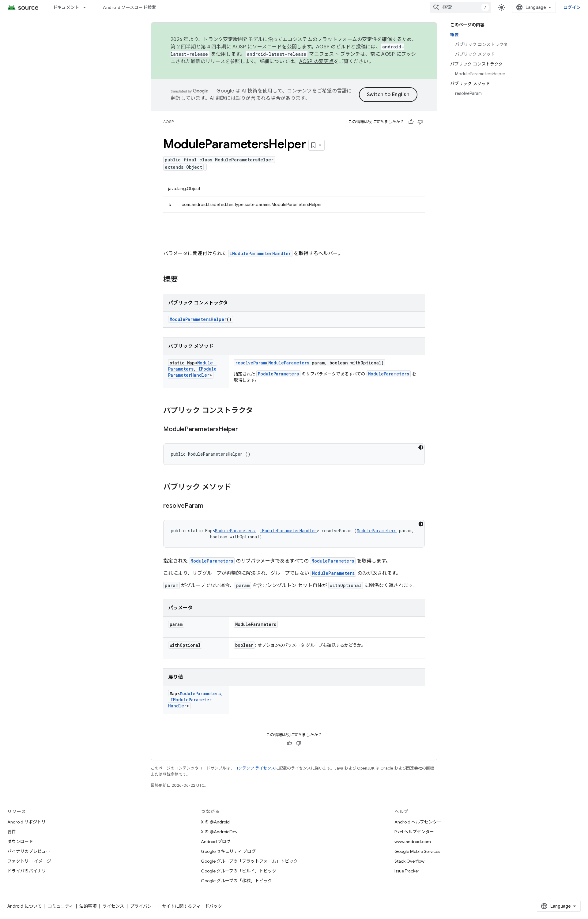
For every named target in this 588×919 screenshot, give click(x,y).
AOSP (168, 121)
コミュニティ (60, 906)
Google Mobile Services (417, 851)
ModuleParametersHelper (198, 319)
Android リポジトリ (26, 822)
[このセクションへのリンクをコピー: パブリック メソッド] (237, 487)
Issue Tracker (406, 871)
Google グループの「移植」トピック (236, 880)
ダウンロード (20, 841)
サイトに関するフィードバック (192, 906)
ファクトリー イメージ (29, 861)
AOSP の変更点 (316, 61)
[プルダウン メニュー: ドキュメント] (87, 7)
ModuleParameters (190, 366)
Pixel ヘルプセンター (414, 831)
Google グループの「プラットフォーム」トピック (249, 861)
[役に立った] (411, 121)
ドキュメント (66, 7)
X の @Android (215, 822)
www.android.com (412, 841)
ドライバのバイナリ (26, 871)
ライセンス (113, 906)
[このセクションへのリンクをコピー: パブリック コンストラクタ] (259, 411)
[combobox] (460, 7)
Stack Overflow (409, 861)
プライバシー (143, 906)
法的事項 (87, 906)
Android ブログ (216, 841)
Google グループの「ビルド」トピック (238, 871)
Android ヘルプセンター (417, 822)
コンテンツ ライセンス (254, 768)
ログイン (572, 7)
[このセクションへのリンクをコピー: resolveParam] (209, 506)
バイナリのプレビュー (28, 851)
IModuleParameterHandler (260, 253)
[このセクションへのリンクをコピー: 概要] (184, 280)
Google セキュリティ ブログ (228, 851)
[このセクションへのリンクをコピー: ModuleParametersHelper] (244, 429)
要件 (11, 831)
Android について (24, 906)
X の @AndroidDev (219, 831)
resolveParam (250, 363)
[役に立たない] (420, 121)
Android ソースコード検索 (129, 7)
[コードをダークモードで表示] (420, 447)
